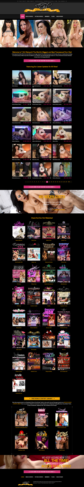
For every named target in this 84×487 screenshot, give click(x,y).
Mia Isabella (33, 349)
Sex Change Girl (63, 371)
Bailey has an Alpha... (16, 159)
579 (69, 181)
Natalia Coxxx (34, 371)
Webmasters (35, 483)
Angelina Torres (63, 305)
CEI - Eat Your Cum (36, 122)
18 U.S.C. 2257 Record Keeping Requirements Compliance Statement (44, 482)
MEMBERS (47, 16)
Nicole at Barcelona (56, 177)
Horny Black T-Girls (41, 427)
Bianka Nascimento (49, 284)
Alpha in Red (55, 141)
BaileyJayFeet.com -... (16, 177)
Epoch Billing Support (45, 483)
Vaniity (48, 305)
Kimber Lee (63, 240)
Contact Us (39, 483)
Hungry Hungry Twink (16, 122)
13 (53, 181)
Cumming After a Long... (37, 177)
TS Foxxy (19, 305)
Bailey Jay (34, 262)
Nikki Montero (64, 284)
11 (49, 181)
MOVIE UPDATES (29, 16)
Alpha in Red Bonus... (57, 122)
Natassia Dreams (49, 262)
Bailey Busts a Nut (56, 159)
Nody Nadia (18, 327)
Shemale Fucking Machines (21, 427)
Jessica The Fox (48, 349)
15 (57, 181)
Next (80, 33)
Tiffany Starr (34, 284)
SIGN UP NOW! (59, 16)
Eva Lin (63, 349)
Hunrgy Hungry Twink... (37, 104)
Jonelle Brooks (19, 393)
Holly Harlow (19, 349)
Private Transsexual (62, 427)
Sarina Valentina (33, 327)
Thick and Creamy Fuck (57, 85)
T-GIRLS (53, 16)
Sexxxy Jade (49, 327)
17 (61, 181)
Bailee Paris (48, 240)
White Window (15, 85)
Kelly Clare (33, 240)
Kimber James (19, 371)
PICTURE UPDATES (39, 16)
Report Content (51, 483)
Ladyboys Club (21, 450)
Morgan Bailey (49, 371)
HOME (22, 16)
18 (64, 181)
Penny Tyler (63, 262)
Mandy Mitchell (19, 240)
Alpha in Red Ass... (16, 141)
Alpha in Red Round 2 (36, 141)
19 (66, 181)
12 (51, 181)
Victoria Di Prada (63, 327)
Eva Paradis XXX (19, 262)
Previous (2, 33)
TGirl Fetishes (42, 450)
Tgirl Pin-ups (62, 450)
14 (55, 181)
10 (47, 181)
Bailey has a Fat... (35, 159)
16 (59, 181)
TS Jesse (19, 284)
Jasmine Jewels (33, 305)
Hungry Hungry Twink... (16, 104)
